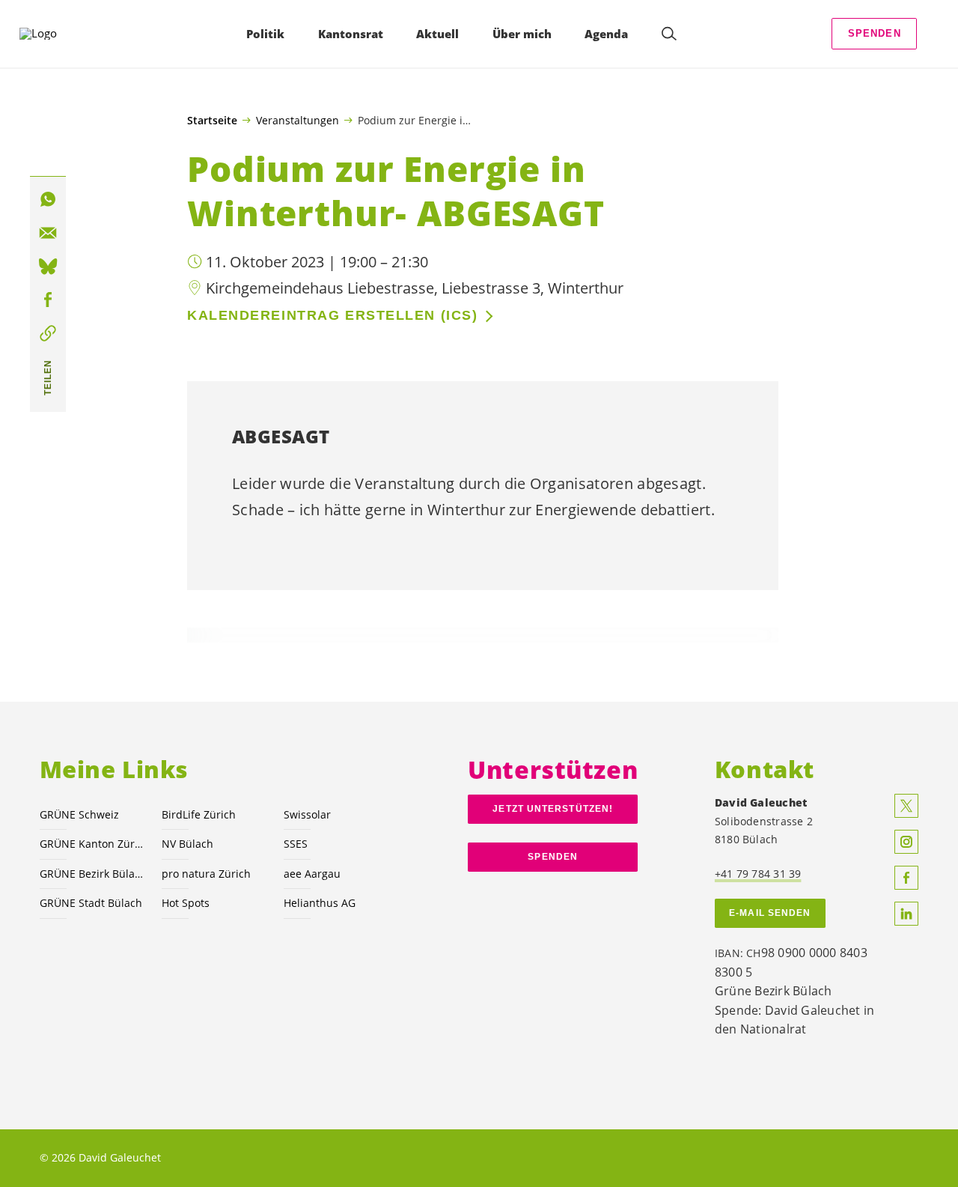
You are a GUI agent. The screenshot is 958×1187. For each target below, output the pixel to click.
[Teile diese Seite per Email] (48, 233)
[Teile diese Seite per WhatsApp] (48, 199)
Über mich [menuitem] (522, 33)
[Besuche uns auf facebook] (906, 878)
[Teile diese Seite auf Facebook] (48, 300)
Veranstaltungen (297, 120)
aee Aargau (312, 873)
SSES (296, 844)
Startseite (212, 120)
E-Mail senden (770, 913)
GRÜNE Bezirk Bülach (92, 873)
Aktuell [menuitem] (437, 33)
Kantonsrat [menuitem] (350, 33)
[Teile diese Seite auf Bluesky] (48, 267)
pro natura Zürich (206, 873)
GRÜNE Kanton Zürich (92, 844)
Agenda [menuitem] (606, 33)
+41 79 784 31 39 (758, 873)
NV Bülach (187, 844)
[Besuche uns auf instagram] (906, 842)
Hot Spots (186, 903)
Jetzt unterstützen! (552, 809)
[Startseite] (60, 34)
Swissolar (307, 814)
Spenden (874, 33)
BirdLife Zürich (199, 814)
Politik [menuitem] (265, 33)
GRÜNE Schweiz (79, 814)
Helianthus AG (320, 903)
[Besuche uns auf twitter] (906, 806)
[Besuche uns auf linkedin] (906, 914)
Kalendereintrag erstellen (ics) (332, 315)
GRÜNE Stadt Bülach (91, 903)
